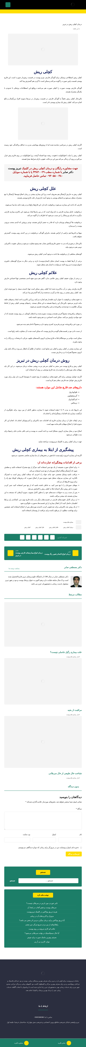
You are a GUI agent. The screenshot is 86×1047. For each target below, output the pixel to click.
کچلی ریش (27, 527)
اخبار (78, 657)
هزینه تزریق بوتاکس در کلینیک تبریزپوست (42, 912)
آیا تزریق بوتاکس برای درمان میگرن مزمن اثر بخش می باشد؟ (42, 920)
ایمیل (54, 834)
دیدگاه (79, 809)
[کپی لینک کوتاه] (22, 537)
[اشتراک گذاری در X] (46, 537)
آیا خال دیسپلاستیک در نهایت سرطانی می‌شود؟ (42, 933)
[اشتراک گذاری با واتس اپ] (28, 537)
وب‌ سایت (26, 834)
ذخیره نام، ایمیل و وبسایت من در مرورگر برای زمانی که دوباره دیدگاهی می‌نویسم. (48, 847)
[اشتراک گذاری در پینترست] (40, 537)
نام (81, 834)
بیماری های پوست (68, 522)
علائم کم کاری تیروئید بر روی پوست (42, 929)
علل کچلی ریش (39, 527)
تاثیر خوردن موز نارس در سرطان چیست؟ (42, 903)
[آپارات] (34, 997)
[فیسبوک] (52, 997)
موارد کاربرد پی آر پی (42, 942)
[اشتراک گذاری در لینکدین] (34, 537)
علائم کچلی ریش (53, 527)
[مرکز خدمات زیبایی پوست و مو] (73, 4)
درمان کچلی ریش (68, 527)
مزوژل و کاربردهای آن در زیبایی (42, 916)
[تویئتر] (47, 997)
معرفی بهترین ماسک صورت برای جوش (42, 937)
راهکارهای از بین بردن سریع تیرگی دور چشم (42, 925)
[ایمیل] (38, 997)
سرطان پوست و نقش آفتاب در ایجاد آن (41, 907)
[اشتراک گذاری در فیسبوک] (52, 537)
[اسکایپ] (43, 997)
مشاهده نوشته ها (14, 568)
